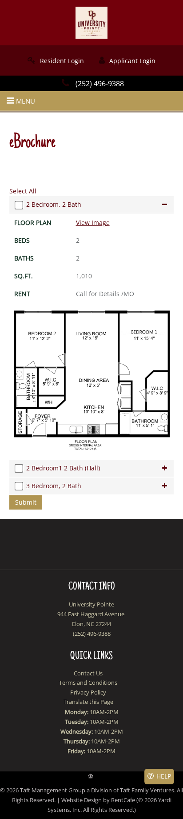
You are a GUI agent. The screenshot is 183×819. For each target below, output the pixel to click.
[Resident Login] (56, 60)
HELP (163, 776)
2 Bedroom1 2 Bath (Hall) (63, 468)
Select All (22, 191)
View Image (93, 222)
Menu (25, 100)
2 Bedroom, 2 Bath (53, 204)
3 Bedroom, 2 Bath (53, 486)
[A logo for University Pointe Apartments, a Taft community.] (91, 22)
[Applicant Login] (127, 60)
